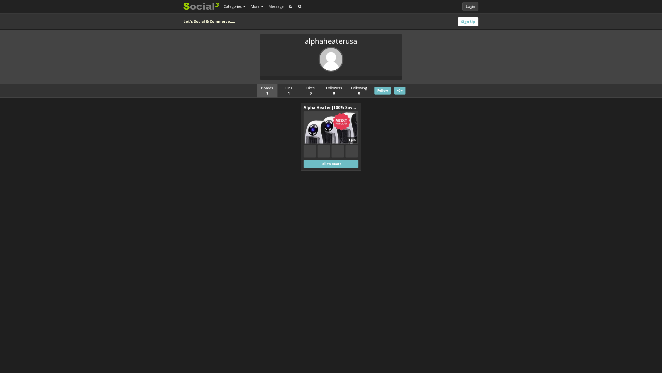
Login (470, 6)
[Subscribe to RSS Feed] (290, 6)
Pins (288, 90)
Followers (334, 90)
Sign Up (468, 21)
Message (276, 6)
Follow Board (331, 164)
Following (359, 90)
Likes (310, 90)
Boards (267, 90)
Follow (382, 90)
